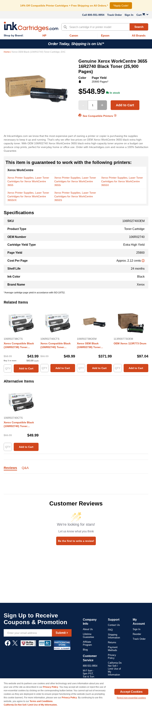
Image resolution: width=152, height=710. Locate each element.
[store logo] (31, 27)
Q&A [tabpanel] (25, 468)
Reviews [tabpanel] (10, 468)
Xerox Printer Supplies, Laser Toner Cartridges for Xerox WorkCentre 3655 (28, 181)
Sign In (129, 14)
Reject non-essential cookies (131, 697)
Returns (112, 642)
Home (7, 52)
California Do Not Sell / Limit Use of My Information (115, 668)
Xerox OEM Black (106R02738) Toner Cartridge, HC (88, 345)
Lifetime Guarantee (88, 635)
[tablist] (76, 470)
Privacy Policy (112, 656)
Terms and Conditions (41, 701)
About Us (88, 629)
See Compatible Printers (98, 115)
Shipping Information (114, 636)
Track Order (114, 14)
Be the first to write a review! (76, 540)
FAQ (110, 629)
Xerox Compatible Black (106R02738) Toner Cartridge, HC (19, 345)
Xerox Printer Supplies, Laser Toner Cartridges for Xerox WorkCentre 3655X (122, 181)
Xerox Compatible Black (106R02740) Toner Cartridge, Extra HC (55, 345)
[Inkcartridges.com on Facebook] (7, 644)
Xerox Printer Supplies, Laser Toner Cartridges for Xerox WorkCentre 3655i (75, 181)
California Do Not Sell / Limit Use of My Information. (30, 705)
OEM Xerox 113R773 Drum (130, 343)
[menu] (76, 36)
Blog (85, 649)
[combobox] (105, 26)
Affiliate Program (87, 643)
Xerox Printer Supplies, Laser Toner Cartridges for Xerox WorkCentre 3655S (75, 196)
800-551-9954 (96, 14)
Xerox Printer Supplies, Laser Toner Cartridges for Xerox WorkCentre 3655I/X (28, 196)
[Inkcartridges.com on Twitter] (15, 644)
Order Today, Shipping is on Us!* (76, 44)
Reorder (137, 634)
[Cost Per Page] (143, 260)
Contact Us (114, 625)
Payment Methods (113, 649)
